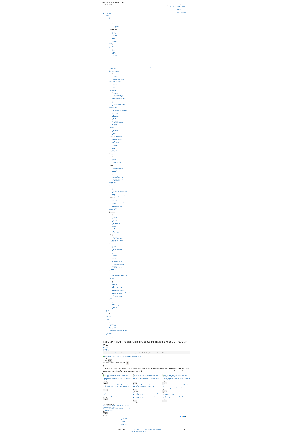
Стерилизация (112, 90)
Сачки (113, 252)
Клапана (114, 133)
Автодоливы (115, 141)
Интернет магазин (108, 353)
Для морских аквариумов (115, 136)
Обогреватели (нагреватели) (119, 110)
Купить (110, 360)
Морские (111, 43)
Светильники (112, 154)
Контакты (108, 334)
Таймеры (114, 171)
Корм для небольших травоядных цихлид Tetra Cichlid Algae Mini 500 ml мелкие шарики (176, 379)
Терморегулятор (116, 118)
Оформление (112, 325)
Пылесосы (114, 260)
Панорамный (115, 26)
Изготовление (112, 324)
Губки (113, 87)
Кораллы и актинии (117, 302)
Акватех (114, 37)
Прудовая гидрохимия (117, 273)
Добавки (114, 203)
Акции (107, 310)
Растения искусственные (118, 283)
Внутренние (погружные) (118, 104)
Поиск (180, 4)
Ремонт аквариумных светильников (118, 330)
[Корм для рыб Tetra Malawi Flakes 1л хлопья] (146, 385)
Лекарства (114, 189)
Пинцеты (114, 257)
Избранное (106, 347)
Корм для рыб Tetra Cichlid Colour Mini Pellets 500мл (116, 386)
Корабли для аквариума (118, 293)
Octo (113, 46)
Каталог (108, 15)
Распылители (115, 135)
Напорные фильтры (117, 276)
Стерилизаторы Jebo (117, 96)
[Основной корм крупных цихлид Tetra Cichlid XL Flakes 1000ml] (116, 376)
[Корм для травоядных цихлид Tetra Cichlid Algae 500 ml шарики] (146, 376)
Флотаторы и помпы (117, 139)
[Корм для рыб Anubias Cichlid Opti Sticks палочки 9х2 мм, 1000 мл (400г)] (116, 406)
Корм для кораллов (117, 206)
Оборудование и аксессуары (119, 275)
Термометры (115, 115)
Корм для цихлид (126, 353)
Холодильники (115, 112)
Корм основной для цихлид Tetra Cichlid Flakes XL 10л (116, 396)
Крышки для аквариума (118, 170)
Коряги (114, 286)
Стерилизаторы (116, 93)
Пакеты (114, 254)
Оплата (108, 318)
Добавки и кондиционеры (118, 193)
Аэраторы (111, 127)
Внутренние (115, 76)
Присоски (114, 84)
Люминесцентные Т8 (117, 179)
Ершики (114, 251)
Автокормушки (115, 232)
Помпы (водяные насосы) (115, 99)
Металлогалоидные (117, 160)
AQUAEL (114, 34)
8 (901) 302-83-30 (182, 6)
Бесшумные (115, 77)
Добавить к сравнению (127, 363)
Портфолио (109, 333)
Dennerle (114, 35)
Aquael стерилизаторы (117, 95)
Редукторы (114, 125)
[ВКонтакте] (180, 416)
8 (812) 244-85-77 (173, 6)
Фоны (113, 289)
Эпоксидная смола (117, 261)
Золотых (114, 218)
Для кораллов (115, 266)
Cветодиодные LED (117, 157)
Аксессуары (115, 131)
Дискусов (114, 220)
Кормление (118, 353)
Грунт (113, 295)
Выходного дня (116, 223)
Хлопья (114, 226)
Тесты (113, 148)
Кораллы (114, 284)
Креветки (114, 307)
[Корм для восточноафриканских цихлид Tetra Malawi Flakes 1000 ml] (176, 393)
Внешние (114, 74)
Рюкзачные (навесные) (118, 79)
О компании (109, 312)
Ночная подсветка (116, 162)
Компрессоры (115, 130)
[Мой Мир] (184, 416)
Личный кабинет (107, 350)
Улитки (114, 304)
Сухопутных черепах (117, 240)
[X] (185, 416)
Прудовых (114, 217)
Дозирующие (115, 106)
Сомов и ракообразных (118, 238)
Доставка (108, 316)
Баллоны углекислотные (118, 122)
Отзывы (108, 319)
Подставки (114, 55)
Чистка (110, 331)
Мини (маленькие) (116, 28)
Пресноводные (113, 21)
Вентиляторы (115, 113)
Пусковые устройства (117, 168)
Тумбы (110, 47)
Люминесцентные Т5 (117, 177)
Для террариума (116, 180)
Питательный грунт (117, 296)
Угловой (114, 24)
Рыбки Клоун (115, 309)
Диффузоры (115, 124)
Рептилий (114, 237)
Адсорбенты (115, 208)
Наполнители (115, 89)
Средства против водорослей (119, 191)
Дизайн (111, 328)
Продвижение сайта (179, 429)
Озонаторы (115, 145)
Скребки (114, 247)
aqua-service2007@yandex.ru (110, 337)
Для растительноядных (118, 228)
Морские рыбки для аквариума (120, 305)
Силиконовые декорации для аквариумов (122, 292)
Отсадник (114, 255)
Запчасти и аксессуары (115, 81)
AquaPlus (114, 41)
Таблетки (114, 225)
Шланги (114, 86)
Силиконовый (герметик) (118, 264)
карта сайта (122, 431)
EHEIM (114, 38)
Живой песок (115, 142)
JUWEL (114, 32)
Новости (111, 315)
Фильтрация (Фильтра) (114, 71)
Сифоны (114, 246)
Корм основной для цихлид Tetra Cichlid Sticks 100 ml (176, 388)
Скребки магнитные (117, 249)
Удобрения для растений (118, 196)
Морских (114, 215)
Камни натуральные (117, 287)
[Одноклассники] (182, 416)
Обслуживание (113, 327)
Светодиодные (116, 176)
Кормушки (114, 231)
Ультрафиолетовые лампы (119, 98)
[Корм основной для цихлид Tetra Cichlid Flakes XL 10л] (116, 393)
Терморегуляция (113, 107)
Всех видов (115, 222)
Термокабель (115, 116)
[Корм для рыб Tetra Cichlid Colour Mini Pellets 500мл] (116, 385)
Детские (114, 40)
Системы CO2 (115, 121)
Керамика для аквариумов (118, 290)
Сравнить (106, 349)
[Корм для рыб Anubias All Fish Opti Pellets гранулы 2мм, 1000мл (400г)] (146, 393)
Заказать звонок (106, 8)
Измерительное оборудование (120, 144)
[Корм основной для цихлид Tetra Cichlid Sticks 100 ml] (176, 385)
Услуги (107, 321)
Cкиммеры (115, 150)
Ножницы (114, 258)
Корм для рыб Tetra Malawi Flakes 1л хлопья (144, 386)
